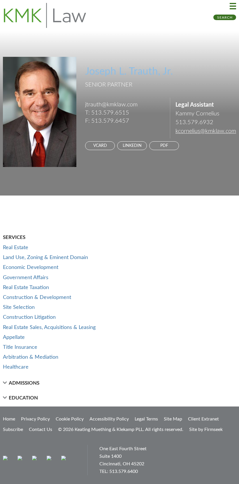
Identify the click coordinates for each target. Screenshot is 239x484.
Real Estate (15, 247)
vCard (100, 146)
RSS (64, 459)
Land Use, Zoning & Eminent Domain (45, 257)
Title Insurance (20, 347)
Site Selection (19, 307)
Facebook (21, 459)
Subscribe (13, 429)
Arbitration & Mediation (30, 357)
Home (9, 419)
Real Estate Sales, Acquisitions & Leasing (49, 327)
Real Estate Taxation (26, 287)
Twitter (50, 459)
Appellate (14, 337)
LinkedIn (132, 146)
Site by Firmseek (206, 429)
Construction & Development (37, 297)
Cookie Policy (70, 419)
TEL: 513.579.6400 (118, 471)
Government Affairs (25, 277)
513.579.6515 (110, 113)
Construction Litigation (29, 317)
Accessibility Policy (109, 419)
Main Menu (233, 6)
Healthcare (16, 367)
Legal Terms (146, 419)
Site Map (173, 419)
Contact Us (40, 429)
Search (225, 17)
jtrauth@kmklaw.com (111, 105)
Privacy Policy (35, 419)
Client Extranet (203, 419)
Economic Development (30, 267)
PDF (164, 146)
